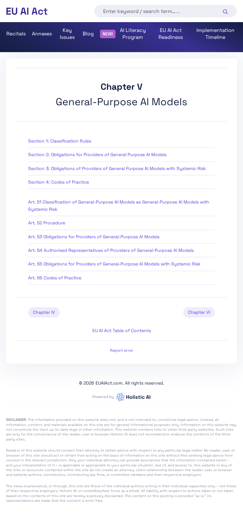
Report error (121, 350)
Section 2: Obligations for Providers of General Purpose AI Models (97, 154)
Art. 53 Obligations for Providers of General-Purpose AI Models (93, 237)
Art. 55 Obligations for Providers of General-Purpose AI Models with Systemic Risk (114, 264)
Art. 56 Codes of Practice (54, 278)
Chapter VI (199, 312)
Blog (88, 33)
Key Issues (67, 33)
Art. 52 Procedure (46, 223)
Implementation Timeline (215, 33)
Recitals (16, 33)
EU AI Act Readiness (171, 33)
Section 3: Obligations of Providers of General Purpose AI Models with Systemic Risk (117, 168)
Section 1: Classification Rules (59, 141)
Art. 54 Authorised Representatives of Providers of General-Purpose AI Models (111, 250)
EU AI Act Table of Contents (121, 330)
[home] (26, 11)
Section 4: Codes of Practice (58, 182)
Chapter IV (44, 312)
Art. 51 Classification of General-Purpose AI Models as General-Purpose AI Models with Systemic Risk (118, 205)
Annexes (42, 33)
